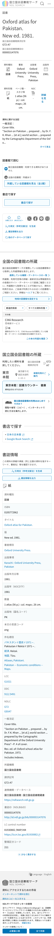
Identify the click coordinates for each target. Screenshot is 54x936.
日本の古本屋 (14, 434)
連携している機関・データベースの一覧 (28, 275)
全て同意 (40, 930)
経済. (7, 651)
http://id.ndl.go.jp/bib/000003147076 (25, 817)
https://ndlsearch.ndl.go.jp (19, 800)
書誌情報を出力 (15, 231)
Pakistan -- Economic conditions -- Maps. (23, 667)
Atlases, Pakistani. (14, 660)
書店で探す (27, 202)
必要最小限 (14, 930)
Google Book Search (18, 439)
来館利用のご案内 (39, 375)
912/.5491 (9, 694)
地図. (7, 655)
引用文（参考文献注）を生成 (22, 226)
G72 (6, 706)
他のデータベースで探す (19, 237)
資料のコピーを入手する (14, 898)
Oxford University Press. (17, 550)
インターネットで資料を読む (16, 894)
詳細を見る (43, 98)
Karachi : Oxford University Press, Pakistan (22, 564)
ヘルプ (29, 292)
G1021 (7, 681)
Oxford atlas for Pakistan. (18, 525)
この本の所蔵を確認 (35, 338)
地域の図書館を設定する (26, 298)
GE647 (7, 711)
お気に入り (9, 220)
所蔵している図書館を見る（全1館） (27, 183)
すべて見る (45, 146)
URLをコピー (18, 220)
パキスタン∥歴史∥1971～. (19, 642)
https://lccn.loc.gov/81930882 (21, 834)
